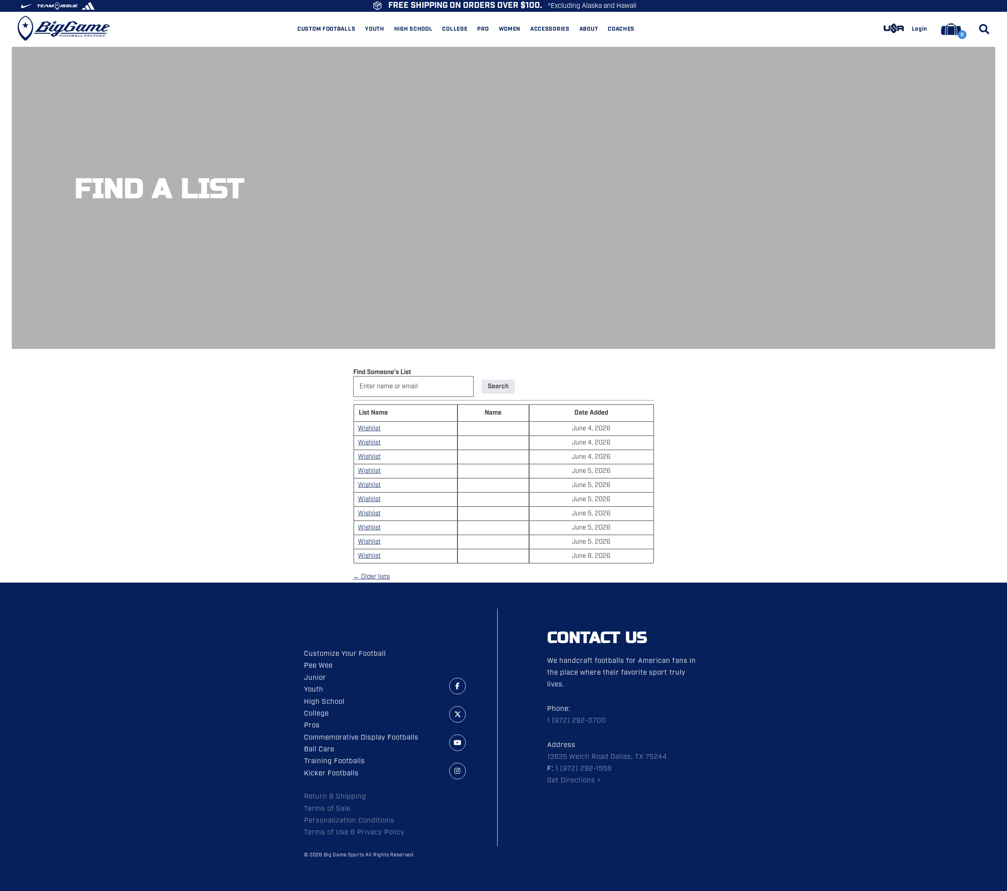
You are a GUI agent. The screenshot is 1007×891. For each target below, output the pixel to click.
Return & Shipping (335, 796)
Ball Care (319, 749)
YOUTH (374, 29)
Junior (315, 677)
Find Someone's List (382, 372)
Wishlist (369, 428)
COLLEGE (454, 29)
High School (324, 701)
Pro (483, 29)
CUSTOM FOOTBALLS (326, 29)
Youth (313, 689)
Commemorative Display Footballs (361, 737)
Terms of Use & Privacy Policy (354, 832)
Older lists (371, 577)
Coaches (621, 29)
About (588, 29)
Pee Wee (318, 665)
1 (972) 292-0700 (576, 720)
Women (510, 29)
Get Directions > (574, 780)
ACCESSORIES (550, 29)
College (316, 713)
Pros (312, 725)
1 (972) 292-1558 (583, 768)
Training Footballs (334, 761)
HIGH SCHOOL (413, 29)
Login (920, 29)
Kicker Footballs (331, 773)
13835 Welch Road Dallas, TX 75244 (607, 757)
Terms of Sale (327, 808)
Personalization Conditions (349, 820)
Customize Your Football (345, 653)
